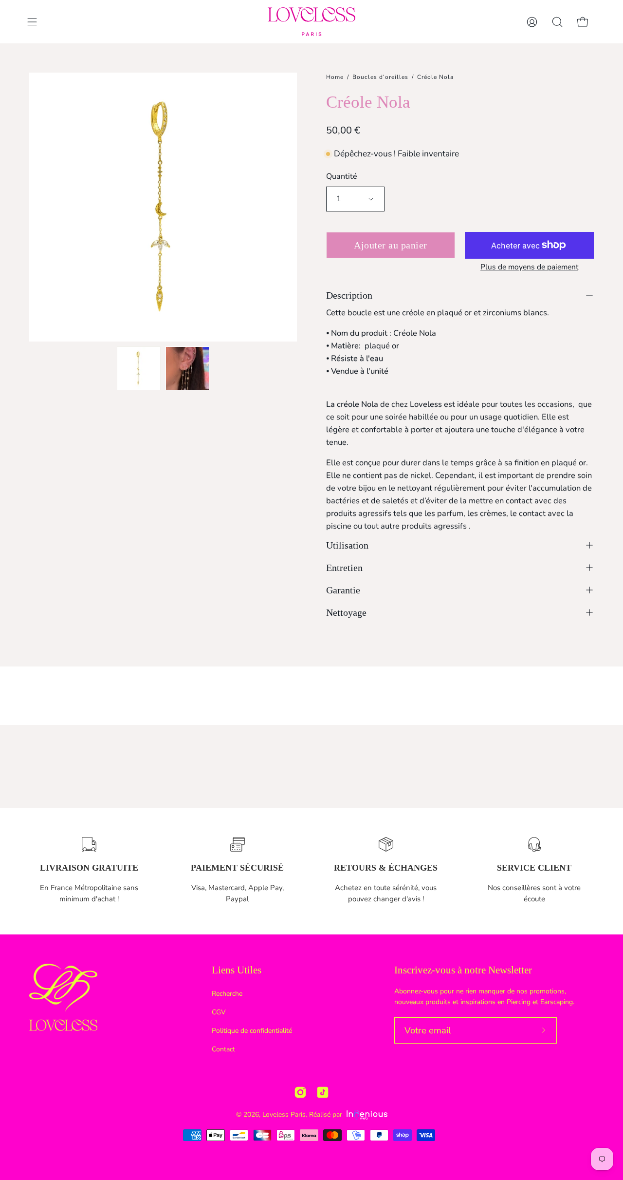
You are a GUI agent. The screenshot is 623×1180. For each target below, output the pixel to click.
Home (335, 77)
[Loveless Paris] (311, 21)
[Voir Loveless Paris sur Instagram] (300, 1092)
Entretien (344, 567)
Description (349, 295)
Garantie (343, 590)
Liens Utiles (236, 970)
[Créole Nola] (139, 368)
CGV (219, 1012)
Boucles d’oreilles (380, 77)
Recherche (227, 993)
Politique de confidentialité (252, 1030)
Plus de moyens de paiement (529, 267)
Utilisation (347, 545)
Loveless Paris (284, 1114)
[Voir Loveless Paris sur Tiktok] (322, 1092)
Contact (223, 1049)
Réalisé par (326, 1114)
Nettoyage (346, 612)
